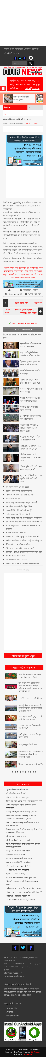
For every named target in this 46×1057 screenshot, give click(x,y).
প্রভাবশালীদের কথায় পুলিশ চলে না (17, 783)
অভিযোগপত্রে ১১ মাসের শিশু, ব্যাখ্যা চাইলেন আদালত (24, 882)
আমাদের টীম (19, 49)
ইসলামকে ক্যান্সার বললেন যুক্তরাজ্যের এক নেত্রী (21, 502)
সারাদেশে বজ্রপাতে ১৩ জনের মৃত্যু (17, 791)
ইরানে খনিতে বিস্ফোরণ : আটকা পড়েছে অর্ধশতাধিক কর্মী (24, 522)
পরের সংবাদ (20, 311)
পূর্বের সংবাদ (28, 303)
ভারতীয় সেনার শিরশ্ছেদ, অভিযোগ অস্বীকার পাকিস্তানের (24, 540)
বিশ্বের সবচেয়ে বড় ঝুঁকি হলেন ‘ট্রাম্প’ (18, 514)
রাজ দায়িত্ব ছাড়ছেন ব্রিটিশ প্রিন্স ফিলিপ (19, 506)
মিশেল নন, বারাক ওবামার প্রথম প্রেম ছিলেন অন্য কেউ (24, 795)
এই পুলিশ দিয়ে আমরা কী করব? (16, 787)
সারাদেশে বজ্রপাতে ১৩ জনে (13, 114)
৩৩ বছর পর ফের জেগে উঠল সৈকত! (17, 864)
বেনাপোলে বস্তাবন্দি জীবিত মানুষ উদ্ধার (18, 856)
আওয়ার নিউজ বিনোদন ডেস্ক (13, 123)
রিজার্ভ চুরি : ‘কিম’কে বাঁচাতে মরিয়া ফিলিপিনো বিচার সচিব (24, 552)
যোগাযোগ (27, 49)
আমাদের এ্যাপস (11, 1002)
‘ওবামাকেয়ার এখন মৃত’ (13, 498)
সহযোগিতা (35, 49)
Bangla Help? (11, 53)
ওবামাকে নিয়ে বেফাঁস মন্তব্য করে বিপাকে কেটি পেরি (22, 537)
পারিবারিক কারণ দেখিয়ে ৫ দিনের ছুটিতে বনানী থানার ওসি (24, 886)
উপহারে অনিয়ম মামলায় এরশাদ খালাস (18, 845)
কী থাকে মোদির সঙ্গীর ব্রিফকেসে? (16, 533)
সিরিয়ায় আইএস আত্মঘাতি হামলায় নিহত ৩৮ (19, 544)
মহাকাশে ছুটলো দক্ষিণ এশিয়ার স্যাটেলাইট (19, 491)
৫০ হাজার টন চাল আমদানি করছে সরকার (19, 852)
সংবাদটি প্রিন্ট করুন (34, 294)
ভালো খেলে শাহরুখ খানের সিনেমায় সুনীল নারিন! (21, 871)
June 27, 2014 (31, 124)
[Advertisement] (23, 23)
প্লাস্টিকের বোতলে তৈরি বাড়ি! (15, 868)
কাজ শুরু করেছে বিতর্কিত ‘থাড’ (16, 556)
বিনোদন (35, 290)
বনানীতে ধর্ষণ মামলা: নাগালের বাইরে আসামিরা (20, 894)
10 (35, 765)
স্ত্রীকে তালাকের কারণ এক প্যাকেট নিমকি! (19, 860)
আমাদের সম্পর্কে (9, 49)
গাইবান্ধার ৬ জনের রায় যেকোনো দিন (18, 890)
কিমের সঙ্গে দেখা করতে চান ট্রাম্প (16, 560)
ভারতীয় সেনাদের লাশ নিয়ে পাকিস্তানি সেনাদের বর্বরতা (23, 563)
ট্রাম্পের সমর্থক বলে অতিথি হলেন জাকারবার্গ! (20, 548)
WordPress (28, 1048)
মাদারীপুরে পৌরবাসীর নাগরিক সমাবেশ (18, 834)
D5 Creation (35, 1046)
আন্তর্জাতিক (27, 290)
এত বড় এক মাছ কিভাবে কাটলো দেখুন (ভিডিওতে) (22, 805)
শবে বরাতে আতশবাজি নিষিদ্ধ (15, 848)
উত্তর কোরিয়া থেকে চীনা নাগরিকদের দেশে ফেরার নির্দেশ (24, 518)
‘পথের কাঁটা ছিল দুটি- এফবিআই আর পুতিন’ (19, 510)
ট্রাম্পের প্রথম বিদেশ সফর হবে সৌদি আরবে (20, 495)
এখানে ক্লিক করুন (32, 88)
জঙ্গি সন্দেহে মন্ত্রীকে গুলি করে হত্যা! (17, 487)
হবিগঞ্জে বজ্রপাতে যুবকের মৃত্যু (16, 830)
